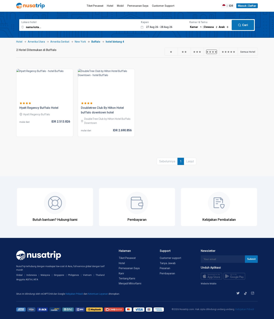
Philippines (73, 275)
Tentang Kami (127, 278)
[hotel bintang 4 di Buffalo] (211, 52)
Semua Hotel (247, 51)
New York (80, 41)
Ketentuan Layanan (98, 294)
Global (19, 275)
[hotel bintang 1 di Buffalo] (171, 52)
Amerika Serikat (59, 41)
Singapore (59, 275)
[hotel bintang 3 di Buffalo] (197, 52)
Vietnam (87, 275)
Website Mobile (208, 283)
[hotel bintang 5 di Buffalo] (228, 52)
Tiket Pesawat (95, 5)
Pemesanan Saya (137, 5)
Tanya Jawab (168, 263)
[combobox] (79, 25)
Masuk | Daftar (247, 5)
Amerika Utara (36, 41)
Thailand (100, 275)
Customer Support (163, 5)
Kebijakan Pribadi (75, 294)
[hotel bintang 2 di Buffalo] (184, 52)
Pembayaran (167, 273)
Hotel (110, 5)
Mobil (120, 5)
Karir (121, 273)
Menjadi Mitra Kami (130, 283)
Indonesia (31, 275)
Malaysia (45, 275)
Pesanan (165, 268)
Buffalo (95, 41)
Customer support (170, 258)
